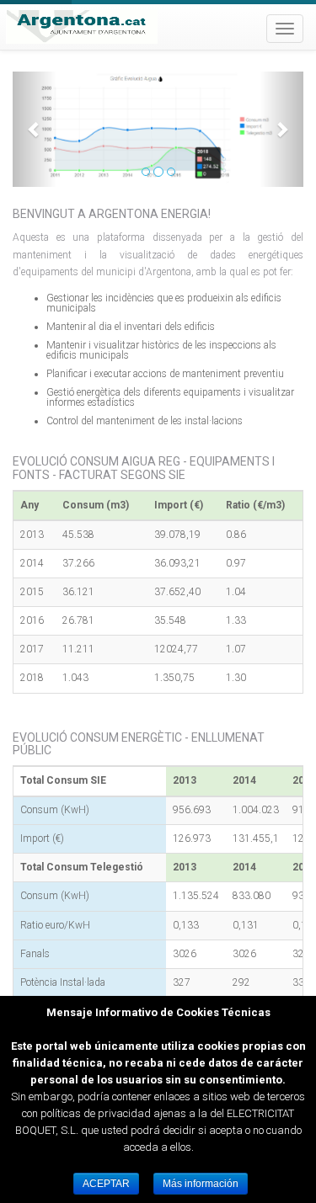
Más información (200, 1184)
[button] (34, 129)
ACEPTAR (106, 1184)
